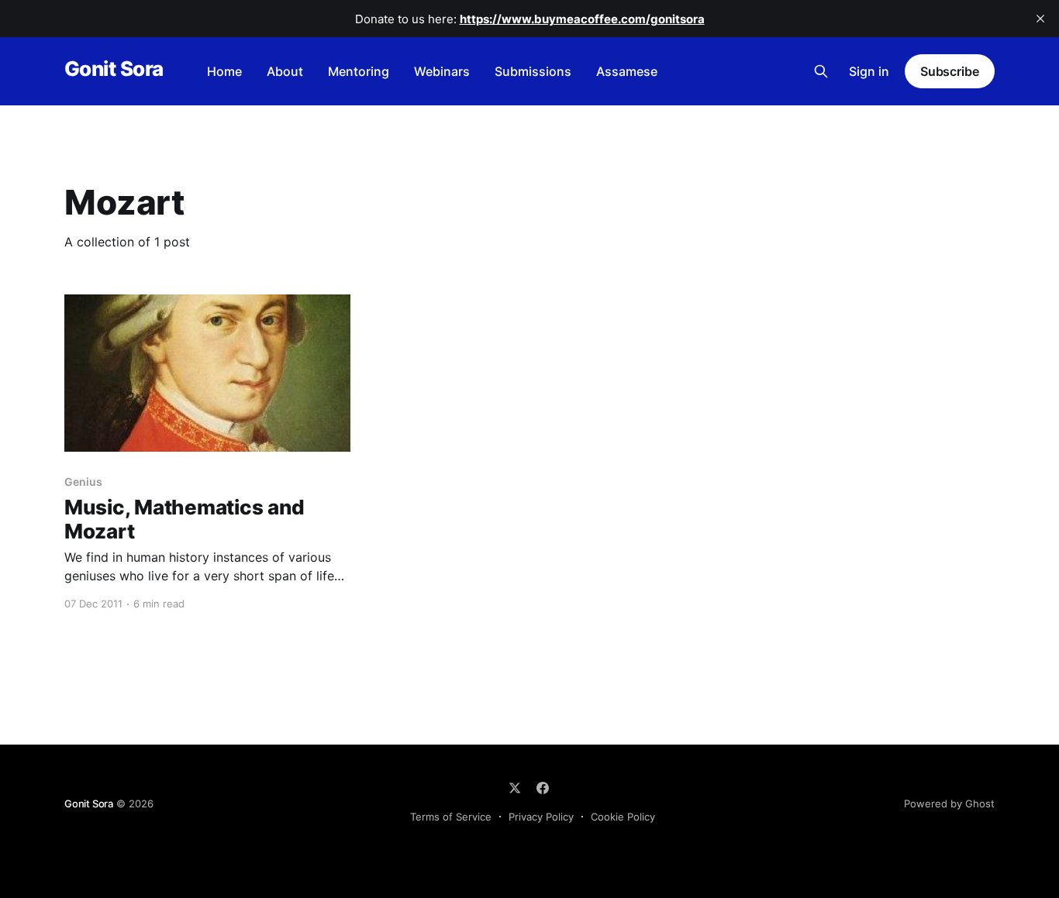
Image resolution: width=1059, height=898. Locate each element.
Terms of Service (451, 816)
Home (224, 71)
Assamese (626, 71)
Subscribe (949, 71)
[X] (515, 788)
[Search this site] (821, 71)
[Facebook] (542, 788)
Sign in (869, 71)
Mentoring (358, 71)
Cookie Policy (623, 816)
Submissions (533, 71)
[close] (1040, 18)
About (285, 71)
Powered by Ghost (949, 803)
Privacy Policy (541, 816)
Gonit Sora (114, 69)
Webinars (442, 71)
